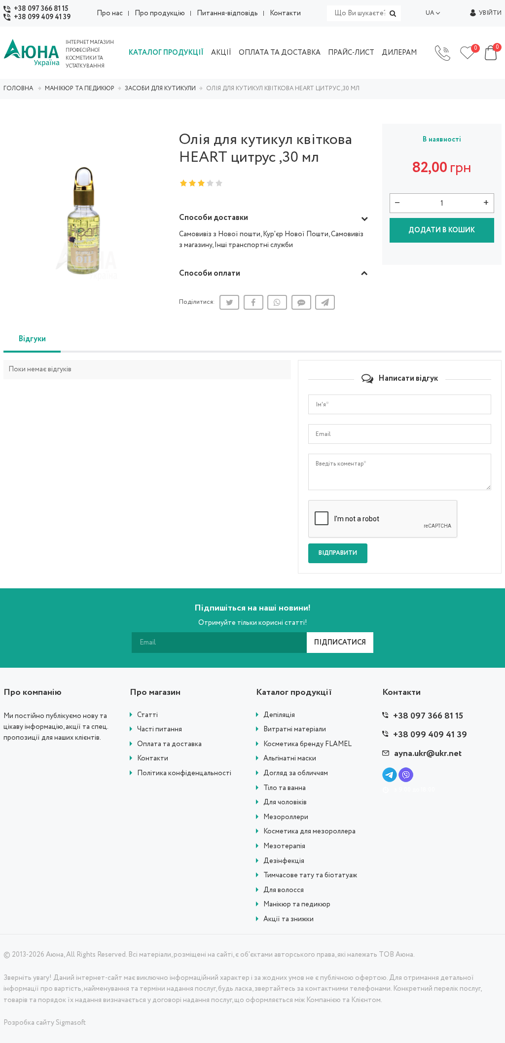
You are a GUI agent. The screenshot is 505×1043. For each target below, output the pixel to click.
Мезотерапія (284, 846)
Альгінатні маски (289, 758)
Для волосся (283, 890)
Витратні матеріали (294, 729)
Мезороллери (285, 817)
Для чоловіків (285, 802)
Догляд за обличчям (295, 773)
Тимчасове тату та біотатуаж (310, 875)
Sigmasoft (71, 1023)
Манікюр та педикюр (296, 904)
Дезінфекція (283, 861)
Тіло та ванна (284, 788)
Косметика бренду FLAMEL (307, 744)
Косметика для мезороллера (309, 831)
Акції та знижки (288, 919)
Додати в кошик (441, 230)
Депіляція (279, 715)
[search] (393, 13)
